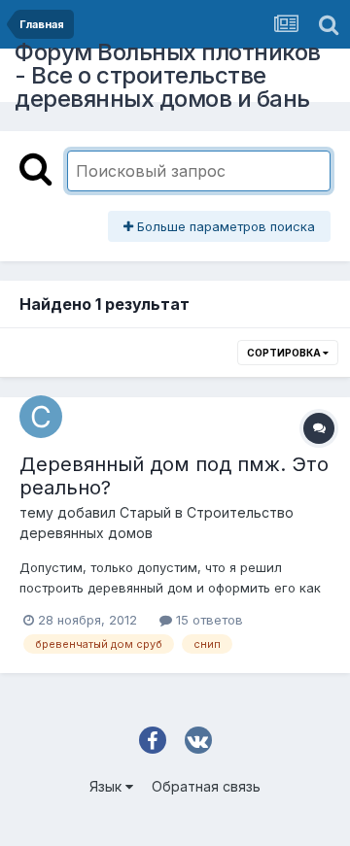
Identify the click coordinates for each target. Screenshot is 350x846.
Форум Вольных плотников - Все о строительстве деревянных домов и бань (168, 75)
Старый (145, 512)
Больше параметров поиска (224, 226)
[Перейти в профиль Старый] (40, 416)
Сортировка (285, 352)
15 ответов (207, 619)
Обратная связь (206, 786)
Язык (107, 786)
